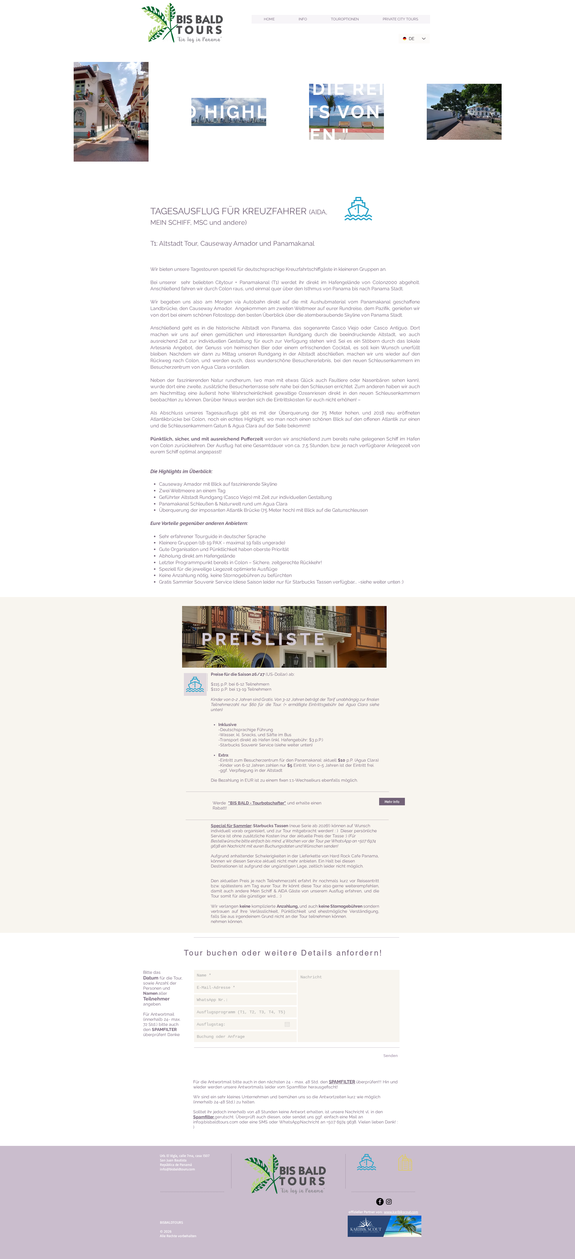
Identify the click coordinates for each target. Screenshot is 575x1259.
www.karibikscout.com (401, 1212)
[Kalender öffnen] (287, 1024)
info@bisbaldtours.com (215, 1122)
